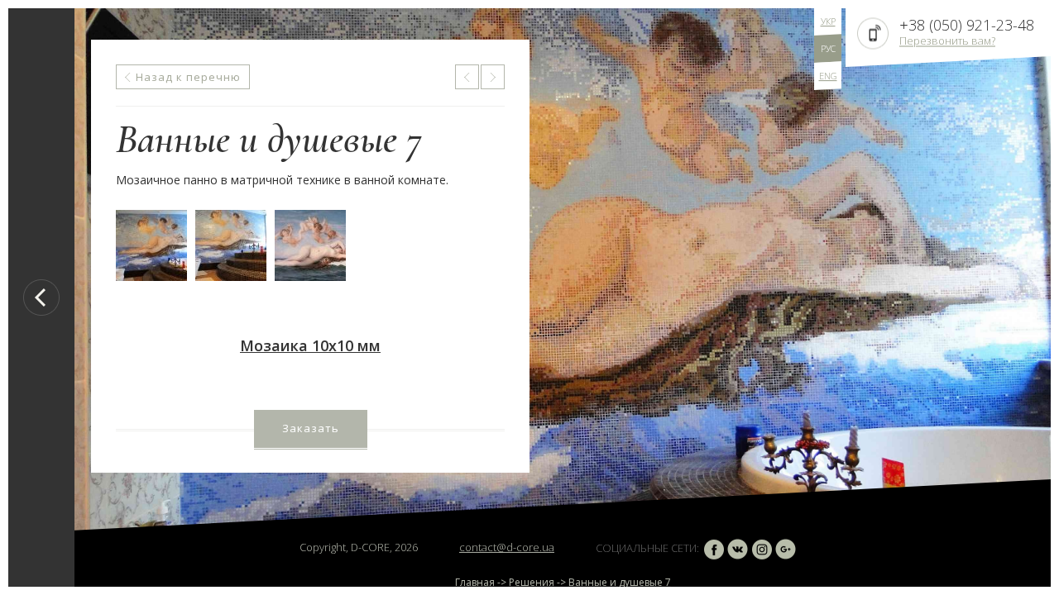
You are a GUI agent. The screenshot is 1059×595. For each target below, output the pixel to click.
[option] (562, 297)
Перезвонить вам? (947, 40)
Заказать (310, 428)
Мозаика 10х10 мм (310, 345)
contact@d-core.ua (506, 547)
